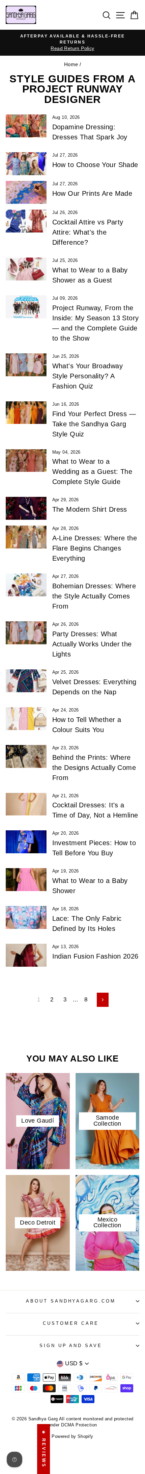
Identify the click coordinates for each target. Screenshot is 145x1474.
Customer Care (71, 1323)
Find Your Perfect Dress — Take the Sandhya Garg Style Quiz (94, 424)
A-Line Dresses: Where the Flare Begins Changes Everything (94, 548)
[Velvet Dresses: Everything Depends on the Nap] (26, 680)
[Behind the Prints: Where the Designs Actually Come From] (26, 756)
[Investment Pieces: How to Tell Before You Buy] (26, 841)
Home (71, 64)
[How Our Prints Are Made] (26, 192)
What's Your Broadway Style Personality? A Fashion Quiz (87, 376)
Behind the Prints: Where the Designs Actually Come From (94, 767)
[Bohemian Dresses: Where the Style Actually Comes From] (26, 584)
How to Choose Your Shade (95, 164)
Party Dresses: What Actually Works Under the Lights (92, 644)
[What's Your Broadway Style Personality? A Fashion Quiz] (26, 364)
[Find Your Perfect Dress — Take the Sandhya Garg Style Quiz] (26, 412)
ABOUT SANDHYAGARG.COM (71, 1301)
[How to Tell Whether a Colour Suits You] (26, 718)
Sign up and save (71, 1345)
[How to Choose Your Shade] (26, 163)
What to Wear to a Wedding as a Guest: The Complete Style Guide (92, 471)
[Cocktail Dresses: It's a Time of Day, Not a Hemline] (26, 804)
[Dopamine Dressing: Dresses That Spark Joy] (26, 125)
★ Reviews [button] (43, 1449)
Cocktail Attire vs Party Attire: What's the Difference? (87, 232)
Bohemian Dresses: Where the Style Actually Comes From (94, 596)
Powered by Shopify (72, 1436)
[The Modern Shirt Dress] (26, 508)
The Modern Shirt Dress (89, 509)
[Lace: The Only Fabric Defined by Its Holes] (26, 917)
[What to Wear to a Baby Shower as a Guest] (26, 269)
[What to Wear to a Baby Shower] (26, 879)
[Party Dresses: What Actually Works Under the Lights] (26, 632)
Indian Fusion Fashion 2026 (95, 956)
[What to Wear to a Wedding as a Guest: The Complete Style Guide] (26, 460)
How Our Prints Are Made (92, 193)
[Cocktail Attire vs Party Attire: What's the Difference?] (26, 221)
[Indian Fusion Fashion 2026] (26, 955)
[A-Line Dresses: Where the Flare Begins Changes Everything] (26, 537)
